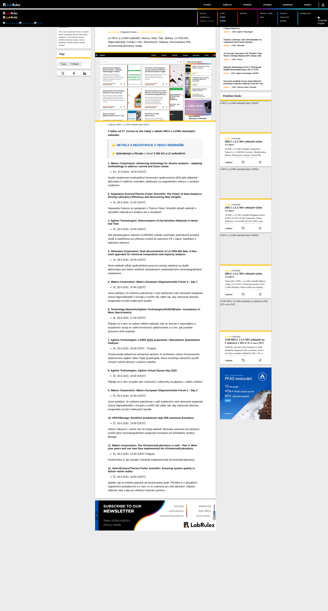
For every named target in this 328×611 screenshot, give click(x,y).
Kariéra (307, 5)
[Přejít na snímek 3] (156, 528)
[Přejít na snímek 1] (151, 528)
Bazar (262, 17)
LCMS (222, 13)
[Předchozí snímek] (96, 515)
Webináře (247, 5)
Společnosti (288, 5)
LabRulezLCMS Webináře (151, 32)
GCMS (222, 17)
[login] (323, 4)
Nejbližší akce (205, 17)
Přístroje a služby (266, 13)
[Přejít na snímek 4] (159, 528)
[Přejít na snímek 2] (154, 528)
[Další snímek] (214, 515)
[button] (62, 73)
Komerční (283, 13)
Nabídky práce (305, 13)
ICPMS (223, 21)
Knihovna (227, 5)
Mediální (283, 21)
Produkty (267, 5)
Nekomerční (284, 17)
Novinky (207, 5)
